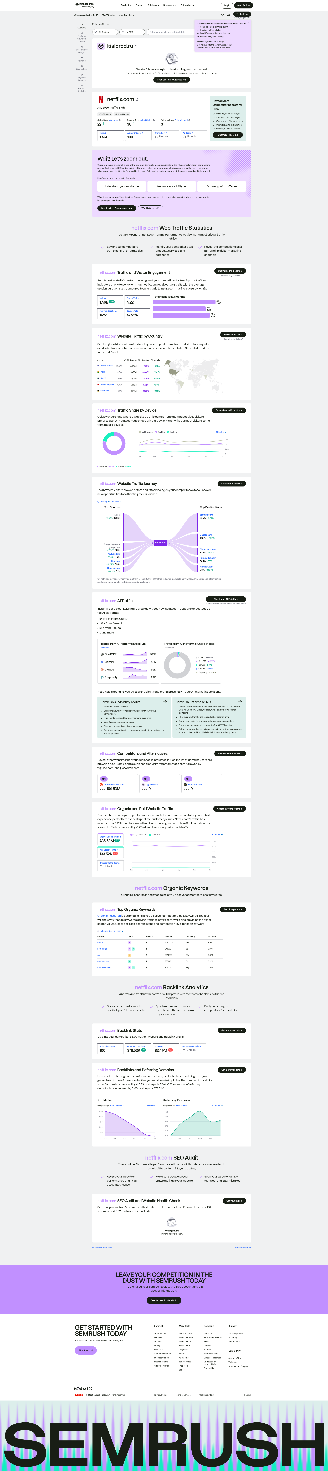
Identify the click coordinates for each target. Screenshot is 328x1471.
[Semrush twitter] (90, 1388)
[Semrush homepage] (84, 5)
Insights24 (183, 1350)
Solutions (152, 5)
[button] (222, 15)
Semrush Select (211, 1354)
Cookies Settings (206, 1395)
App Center (184, 1358)
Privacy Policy (160, 1395)
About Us (208, 1333)
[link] (86, 15)
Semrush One (160, 1333)
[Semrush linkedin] (75, 1388)
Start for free (243, 5)
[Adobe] (79, 1395)
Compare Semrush (162, 1354)
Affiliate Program (162, 1366)
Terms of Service (183, 1395)
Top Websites (185, 1362)
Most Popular (125, 15)
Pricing (139, 5)
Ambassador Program (238, 1366)
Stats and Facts (161, 1362)
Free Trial (158, 1350)
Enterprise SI (185, 1346)
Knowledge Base (236, 1333)
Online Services (122, 114)
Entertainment (105, 114)
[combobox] (185, 32)
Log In (227, 5)
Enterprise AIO (185, 1342)
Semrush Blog (234, 1358)
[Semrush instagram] (78, 1388)
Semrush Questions (213, 1338)
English (247, 1395)
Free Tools (183, 1366)
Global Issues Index (212, 1358)
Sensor (182, 1370)
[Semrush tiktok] (81, 1388)
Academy (232, 1338)
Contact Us (209, 1368)
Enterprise (186, 5)
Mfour (181, 1354)
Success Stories (161, 1358)
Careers (207, 1346)
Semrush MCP (185, 1333)
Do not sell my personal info (210, 1363)
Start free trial (86, 1350)
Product (125, 5)
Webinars (232, 1362)
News (206, 1342)
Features (158, 1338)
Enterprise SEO (186, 1338)
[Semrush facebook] (87, 1388)
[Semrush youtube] (84, 1388)
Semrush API (234, 1342)
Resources (168, 5)
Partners (207, 1350)
